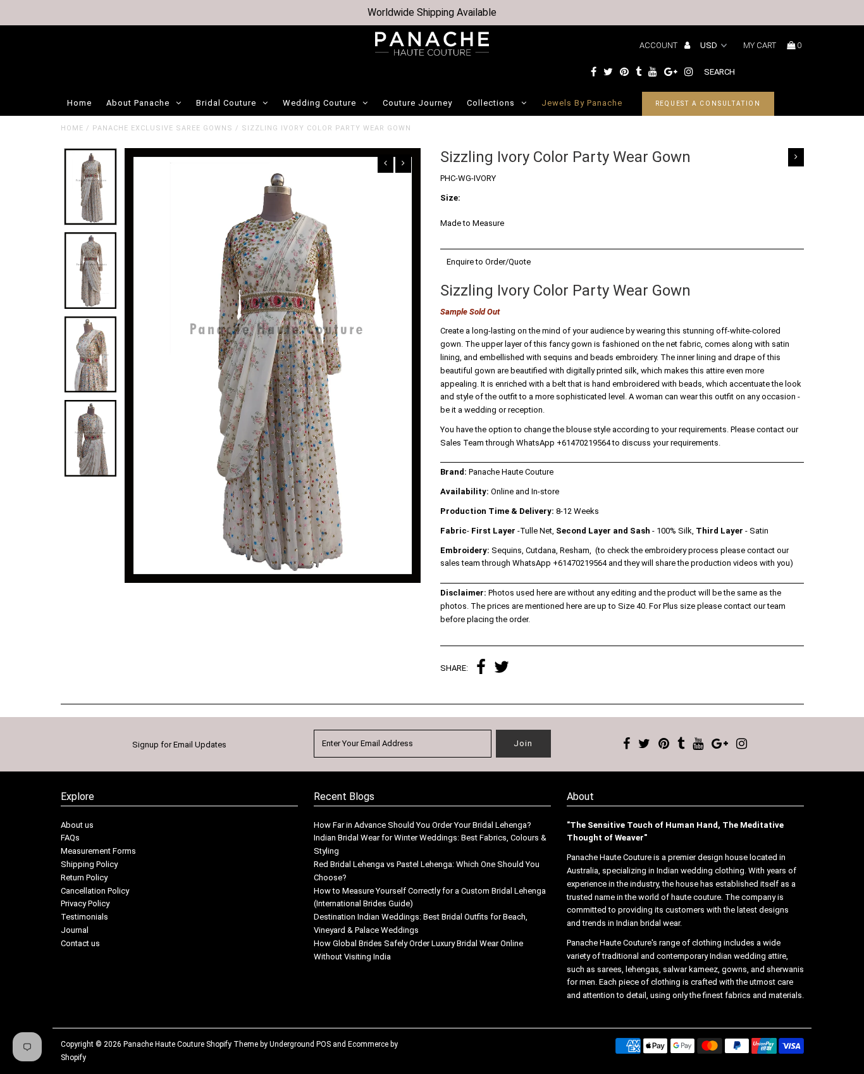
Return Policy (84, 877)
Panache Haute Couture (163, 1044)
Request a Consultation (708, 103)
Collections (491, 103)
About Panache (138, 103)
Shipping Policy (89, 864)
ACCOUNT (659, 45)
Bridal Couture (226, 103)
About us (77, 825)
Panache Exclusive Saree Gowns (162, 128)
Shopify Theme (232, 1044)
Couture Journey (417, 103)
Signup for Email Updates (179, 744)
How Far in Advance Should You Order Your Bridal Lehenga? (422, 825)
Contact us (80, 943)
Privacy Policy (85, 903)
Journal (75, 930)
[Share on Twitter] (501, 668)
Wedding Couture (319, 103)
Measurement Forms (98, 851)
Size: (450, 198)
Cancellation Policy (95, 891)
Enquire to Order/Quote (489, 261)
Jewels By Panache (581, 103)
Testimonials (84, 916)
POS (323, 1044)
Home (79, 103)
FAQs (70, 837)
